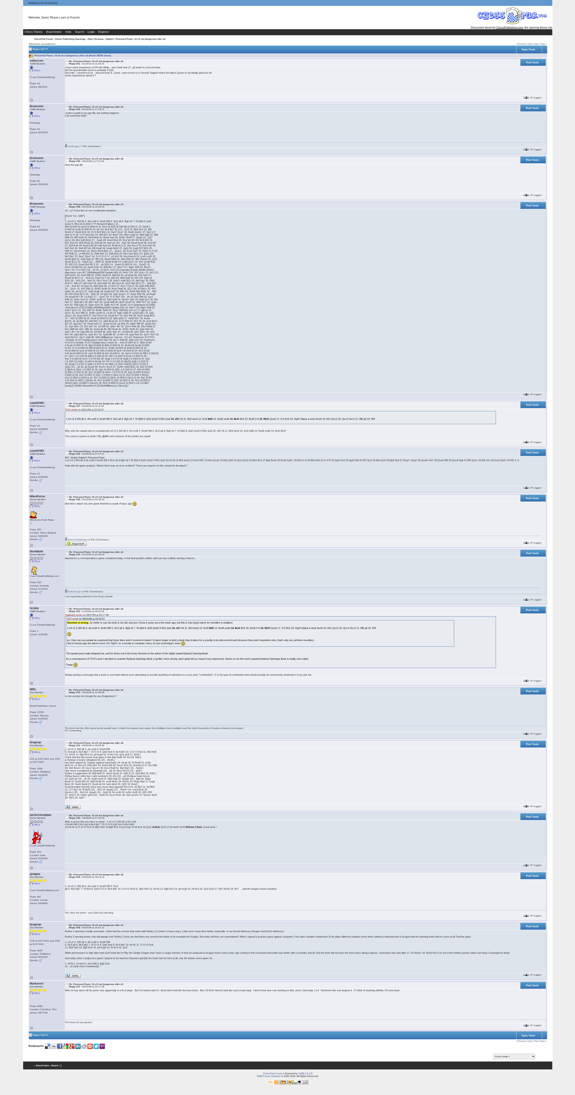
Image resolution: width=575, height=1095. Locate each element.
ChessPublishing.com (509, 27)
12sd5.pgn (73, 146)
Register (75, 17)
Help (68, 31)
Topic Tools (528, 49)
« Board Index (41, 1065)
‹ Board (54, 1065)
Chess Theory (34, 31)
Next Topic (540, 44)
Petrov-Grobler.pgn (77, 539)
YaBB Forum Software (269, 1076)
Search (79, 31)
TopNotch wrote (73, 615)
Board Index (54, 31)
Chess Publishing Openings (70, 39)
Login (62, 17)
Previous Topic (525, 44)
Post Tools (532, 62)
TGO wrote (71, 409)
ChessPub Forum (43, 39)
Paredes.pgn (74, 591)
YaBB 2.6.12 (305, 1073)
